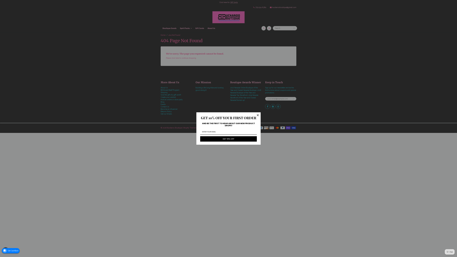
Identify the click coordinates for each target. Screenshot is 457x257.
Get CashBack (13, 251)
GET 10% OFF (228, 139)
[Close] (258, 115)
